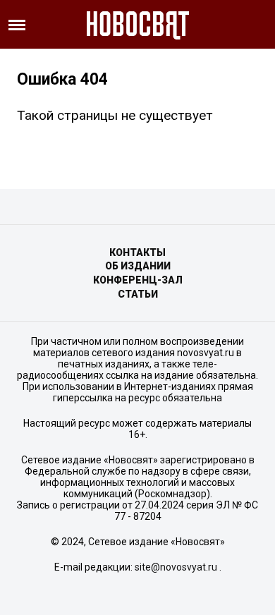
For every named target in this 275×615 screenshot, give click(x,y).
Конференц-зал (138, 280)
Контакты (137, 252)
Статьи (138, 294)
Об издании (138, 266)
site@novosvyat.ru (176, 567)
